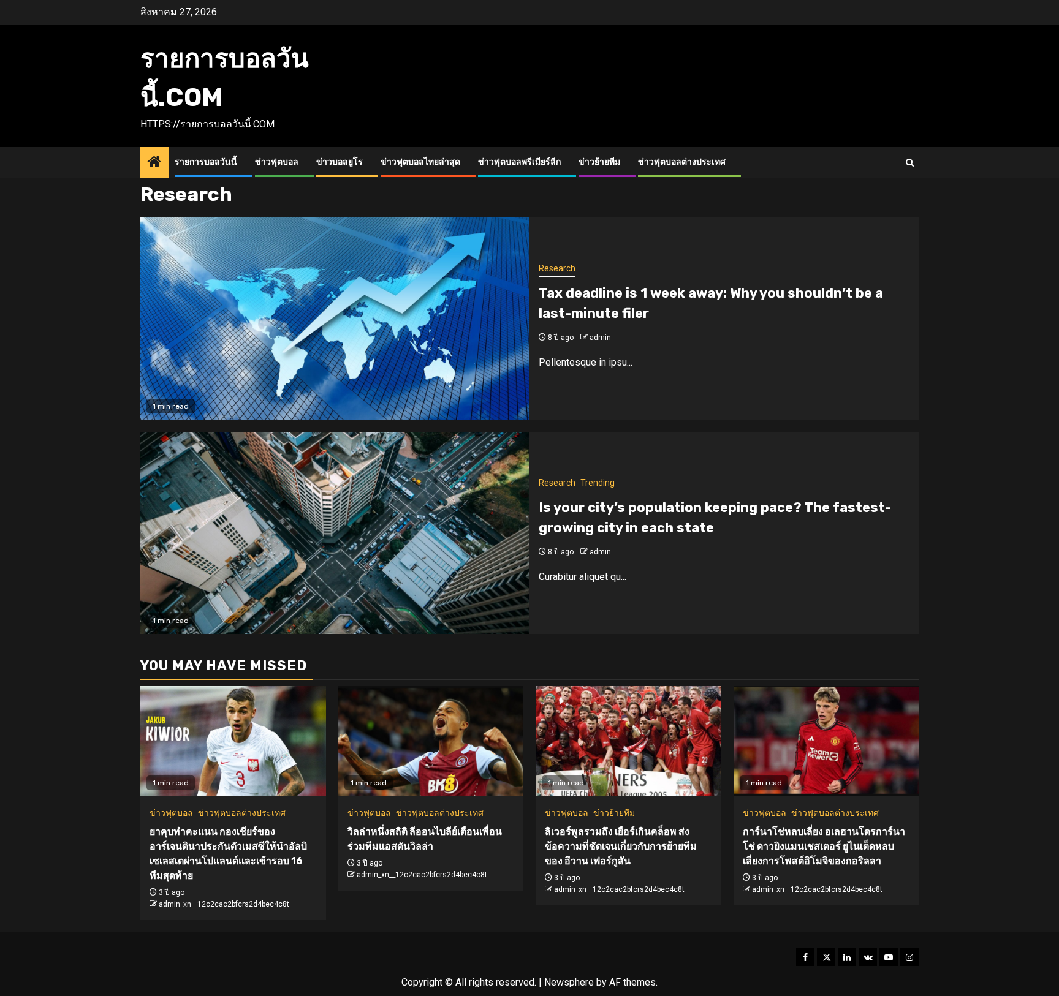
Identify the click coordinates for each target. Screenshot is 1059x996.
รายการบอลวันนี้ (206, 162)
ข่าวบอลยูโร (339, 162)
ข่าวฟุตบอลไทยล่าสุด (420, 162)
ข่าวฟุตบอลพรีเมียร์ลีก (519, 162)
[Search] (909, 163)
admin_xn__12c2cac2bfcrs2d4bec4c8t (224, 904)
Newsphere (569, 982)
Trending (597, 483)
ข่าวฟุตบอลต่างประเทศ (682, 162)
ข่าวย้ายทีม (599, 162)
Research (557, 268)
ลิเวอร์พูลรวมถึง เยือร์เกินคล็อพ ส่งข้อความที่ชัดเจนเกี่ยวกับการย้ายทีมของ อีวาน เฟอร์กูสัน (621, 846)
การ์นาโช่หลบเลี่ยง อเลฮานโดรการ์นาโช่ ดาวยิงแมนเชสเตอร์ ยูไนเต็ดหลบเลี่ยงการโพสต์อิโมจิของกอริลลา (824, 846)
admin (600, 337)
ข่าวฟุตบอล (276, 162)
